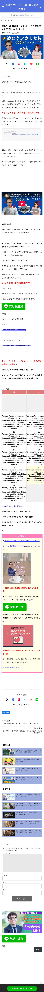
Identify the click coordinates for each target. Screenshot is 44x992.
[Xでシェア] (7, 699)
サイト (5, 890)
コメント (6, 853)
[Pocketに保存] (31, 64)
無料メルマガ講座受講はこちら (22, 15)
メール (5, 883)
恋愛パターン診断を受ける (21, 988)
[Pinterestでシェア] (19, 64)
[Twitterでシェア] (6, 64)
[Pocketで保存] (31, 699)
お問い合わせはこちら (11, 668)
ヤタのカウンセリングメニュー (13, 506)
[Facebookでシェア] (13, 64)
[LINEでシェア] (37, 64)
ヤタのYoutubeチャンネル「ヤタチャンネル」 (22, 541)
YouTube (5, 712)
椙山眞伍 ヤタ (18, 33)
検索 (3, 946)
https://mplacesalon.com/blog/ (14, 330)
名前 (5, 875)
